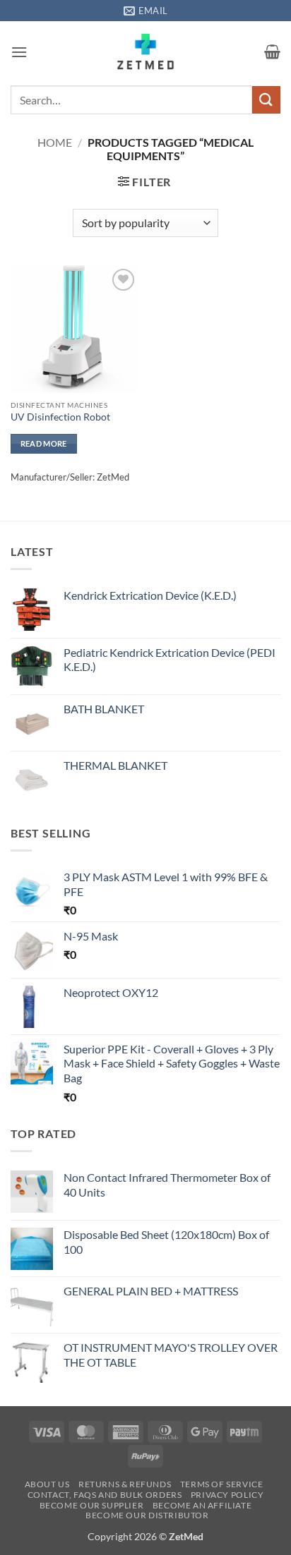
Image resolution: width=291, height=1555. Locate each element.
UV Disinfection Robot (60, 417)
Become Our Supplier (92, 1505)
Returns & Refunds (124, 1484)
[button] (19, 52)
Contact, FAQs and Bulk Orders (105, 1494)
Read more (43, 443)
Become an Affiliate (202, 1505)
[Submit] (266, 100)
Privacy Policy (227, 1494)
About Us (47, 1484)
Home (54, 142)
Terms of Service (221, 1484)
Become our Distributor (146, 1515)
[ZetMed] (146, 51)
